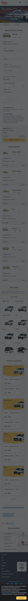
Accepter (21, 598)
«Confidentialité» (5, 592)
